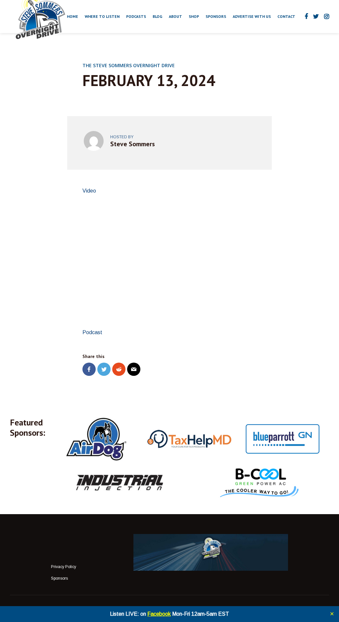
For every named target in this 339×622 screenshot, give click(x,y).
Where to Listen (102, 16)
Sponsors (216, 16)
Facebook (159, 614)
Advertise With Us (252, 16)
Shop (194, 16)
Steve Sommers (132, 144)
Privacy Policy (63, 566)
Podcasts (136, 16)
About (175, 16)
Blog (157, 16)
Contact (286, 16)
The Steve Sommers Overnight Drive (128, 65)
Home (72, 16)
